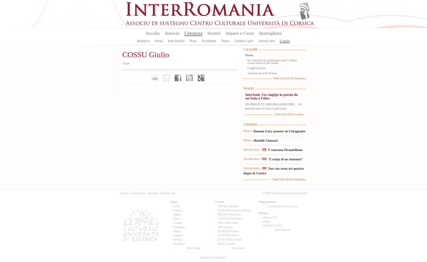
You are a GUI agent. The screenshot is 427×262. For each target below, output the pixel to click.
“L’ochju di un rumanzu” (285, 159)
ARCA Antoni (225, 227)
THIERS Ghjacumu (228, 206)
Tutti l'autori (238, 248)
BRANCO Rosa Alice (229, 214)
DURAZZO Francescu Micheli (234, 210)
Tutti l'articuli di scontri (288, 114)
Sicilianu (177, 239)
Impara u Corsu (240, 33)
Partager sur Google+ (201, 77)
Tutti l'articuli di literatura (288, 78)
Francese (178, 210)
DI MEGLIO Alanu (228, 231)
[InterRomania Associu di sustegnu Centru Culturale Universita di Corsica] (220, 24)
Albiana (266, 221)
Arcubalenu (209, 41)
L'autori (285, 41)
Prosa (193, 41)
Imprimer (154, 77)
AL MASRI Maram (228, 235)
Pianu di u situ (167, 193)
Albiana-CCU (269, 217)
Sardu (176, 218)
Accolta (153, 33)
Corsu (176, 206)
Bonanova (143, 41)
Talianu (177, 214)
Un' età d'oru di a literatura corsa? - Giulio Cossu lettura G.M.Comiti (272, 62)
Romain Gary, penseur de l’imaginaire (279, 131)
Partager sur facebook (177, 77)
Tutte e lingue (194, 248)
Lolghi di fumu (257, 68)
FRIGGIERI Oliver (228, 222)
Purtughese (179, 227)
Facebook (304, 14)
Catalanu (177, 222)
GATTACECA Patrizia (230, 218)
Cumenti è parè (244, 41)
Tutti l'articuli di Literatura (288, 179)
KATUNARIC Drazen (230, 239)
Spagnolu (178, 235)
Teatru (225, 41)
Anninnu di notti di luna (262, 73)
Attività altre (267, 41)
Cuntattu (124, 193)
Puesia (159, 41)
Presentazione (138, 193)
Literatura (193, 33)
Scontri (214, 33)
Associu (172, 33)
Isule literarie (176, 41)
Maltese (177, 231)
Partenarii (153, 193)
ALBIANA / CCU (272, 225)
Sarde (125, 63)
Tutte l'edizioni (282, 230)
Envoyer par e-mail (166, 77)
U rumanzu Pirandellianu (285, 150)
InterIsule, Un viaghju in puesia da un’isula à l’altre (271, 96)
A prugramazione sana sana (283, 206)
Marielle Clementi (266, 140)
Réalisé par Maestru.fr (213, 257)
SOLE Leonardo (226, 243)
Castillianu (178, 243)
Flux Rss (304, 7)
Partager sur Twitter (189, 77)
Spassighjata (270, 33)
